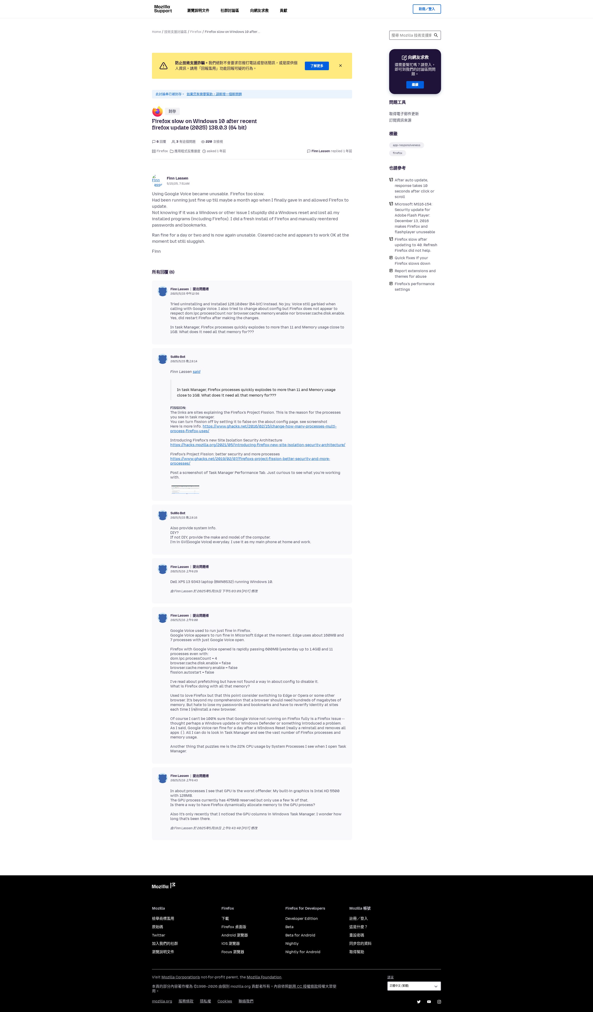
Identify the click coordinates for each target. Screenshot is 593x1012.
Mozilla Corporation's (180, 977)
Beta (289, 927)
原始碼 (157, 927)
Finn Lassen (177, 178)
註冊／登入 (427, 9)
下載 (225, 918)
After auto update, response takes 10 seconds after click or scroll (414, 188)
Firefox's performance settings (414, 287)
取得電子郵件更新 (404, 114)
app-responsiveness (406, 145)
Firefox (196, 32)
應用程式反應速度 (187, 151)
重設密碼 (356, 935)
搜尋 (436, 35)
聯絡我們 (246, 1001)
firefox (397, 153)
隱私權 (205, 1001)
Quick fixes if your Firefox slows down (412, 261)
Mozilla (163, 886)
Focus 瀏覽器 (232, 952)
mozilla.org (162, 1001)
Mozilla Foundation (264, 977)
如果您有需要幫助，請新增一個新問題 (214, 94)
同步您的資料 (360, 943)
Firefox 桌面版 (233, 927)
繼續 (415, 85)
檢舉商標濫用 (163, 918)
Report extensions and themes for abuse (415, 274)
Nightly (292, 943)
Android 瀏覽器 (234, 935)
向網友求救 (259, 10)
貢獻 (283, 10)
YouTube (429, 1002)
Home (156, 32)
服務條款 (186, 1001)
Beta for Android (300, 935)
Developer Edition (301, 918)
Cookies (225, 1001)
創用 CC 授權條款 (303, 986)
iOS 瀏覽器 (230, 943)
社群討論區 (230, 10)
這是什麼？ (358, 927)
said (196, 371)
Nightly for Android (302, 952)
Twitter (158, 935)
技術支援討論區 (175, 32)
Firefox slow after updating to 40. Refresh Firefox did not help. (416, 245)
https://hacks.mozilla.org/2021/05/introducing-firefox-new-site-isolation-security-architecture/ (257, 445)
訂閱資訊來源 (400, 120)
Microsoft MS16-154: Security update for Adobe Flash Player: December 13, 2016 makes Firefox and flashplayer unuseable (415, 218)
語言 (390, 977)
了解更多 (316, 66)
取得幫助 (356, 952)
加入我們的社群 (165, 943)
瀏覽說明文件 (198, 10)
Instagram (439, 1002)
